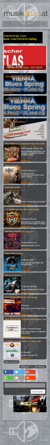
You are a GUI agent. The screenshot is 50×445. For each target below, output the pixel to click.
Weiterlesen (9, 92)
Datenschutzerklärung (11, 432)
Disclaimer (44, 440)
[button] (8, 372)
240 (36, 366)
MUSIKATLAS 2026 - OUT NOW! (25, 67)
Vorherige (25, 366)
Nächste (41, 366)
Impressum (25, 436)
